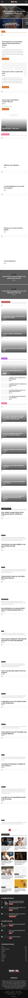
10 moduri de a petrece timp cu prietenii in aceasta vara (13, 466)
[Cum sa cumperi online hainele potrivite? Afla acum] (14, 98)
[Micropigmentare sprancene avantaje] (4, 926)
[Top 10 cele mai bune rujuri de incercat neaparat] (14, 368)
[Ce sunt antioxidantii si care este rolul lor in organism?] (14, 179)
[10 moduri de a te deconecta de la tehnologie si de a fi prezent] (14, 478)
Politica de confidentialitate (9, 992)
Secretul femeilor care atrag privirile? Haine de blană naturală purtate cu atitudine (12, 43)
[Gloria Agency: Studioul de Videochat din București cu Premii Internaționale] (14, 430)
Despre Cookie (18, 991)
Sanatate (14, 274)
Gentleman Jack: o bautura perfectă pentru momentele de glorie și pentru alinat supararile (13, 497)
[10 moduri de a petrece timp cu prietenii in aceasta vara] (14, 462)
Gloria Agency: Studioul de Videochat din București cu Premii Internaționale (12, 434)
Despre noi (8, 991)
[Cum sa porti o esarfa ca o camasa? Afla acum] (14, 70)
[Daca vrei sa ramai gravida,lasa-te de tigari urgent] (2, 932)
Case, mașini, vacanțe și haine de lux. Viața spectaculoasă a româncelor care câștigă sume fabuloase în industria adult (13, 417)
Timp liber (3, 535)
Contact (19, 994)
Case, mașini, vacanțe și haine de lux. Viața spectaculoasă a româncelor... (12, 513)
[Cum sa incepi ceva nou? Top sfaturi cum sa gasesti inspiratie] (14, 746)
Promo (14, 9)
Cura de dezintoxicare (10, 261)
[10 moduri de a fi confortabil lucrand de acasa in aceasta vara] (14, 811)
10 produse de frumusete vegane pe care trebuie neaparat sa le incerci (17, 390)
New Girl (13, 15)
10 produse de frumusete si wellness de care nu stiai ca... (13, 764)
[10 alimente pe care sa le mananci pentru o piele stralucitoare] (4, 379)
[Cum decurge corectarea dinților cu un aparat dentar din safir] (14, 282)
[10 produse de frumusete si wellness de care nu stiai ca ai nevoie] (4, 385)
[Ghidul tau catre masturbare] (14, 151)
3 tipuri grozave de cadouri (14, 936)
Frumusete (4, 373)
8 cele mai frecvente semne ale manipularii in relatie (13, 348)
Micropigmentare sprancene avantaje (17, 924)
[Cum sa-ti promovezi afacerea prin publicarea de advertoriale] (14, 14)
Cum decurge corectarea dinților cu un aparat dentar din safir (13, 545)
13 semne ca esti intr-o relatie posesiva (12, 333)
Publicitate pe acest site (12, 994)
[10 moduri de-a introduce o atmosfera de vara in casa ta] (14, 446)
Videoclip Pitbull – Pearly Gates (10, 128)
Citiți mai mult (5, 58)
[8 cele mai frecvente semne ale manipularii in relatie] (14, 344)
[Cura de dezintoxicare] (14, 248)
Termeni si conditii (19, 992)
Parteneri (12, 991)
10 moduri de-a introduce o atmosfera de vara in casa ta (14, 450)
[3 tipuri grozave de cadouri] (4, 938)
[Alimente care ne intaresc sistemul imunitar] (14, 212)
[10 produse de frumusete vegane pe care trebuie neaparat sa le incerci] (4, 391)
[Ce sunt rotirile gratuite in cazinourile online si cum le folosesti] (11, 26)
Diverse (3, 754)
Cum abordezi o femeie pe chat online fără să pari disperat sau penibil (13, 316)
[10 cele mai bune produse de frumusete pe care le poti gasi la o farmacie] (4, 398)
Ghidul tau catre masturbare (11, 165)
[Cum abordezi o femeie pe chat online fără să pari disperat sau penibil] (14, 313)
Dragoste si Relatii (5, 599)
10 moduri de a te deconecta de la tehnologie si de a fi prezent (13, 482)
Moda (3, 631)
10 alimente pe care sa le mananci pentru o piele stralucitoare (13, 702)
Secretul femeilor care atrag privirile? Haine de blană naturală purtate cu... (13, 609)
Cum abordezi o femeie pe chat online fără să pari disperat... (13, 577)
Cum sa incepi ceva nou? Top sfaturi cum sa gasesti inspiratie (14, 732)
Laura (3, 130)
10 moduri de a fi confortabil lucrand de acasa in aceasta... (13, 798)
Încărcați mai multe (13, 115)
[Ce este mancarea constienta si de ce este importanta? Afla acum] (14, 297)
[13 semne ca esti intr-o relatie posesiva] (14, 328)
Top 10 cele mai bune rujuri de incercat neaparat (13, 671)
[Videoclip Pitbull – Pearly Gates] (14, 124)
